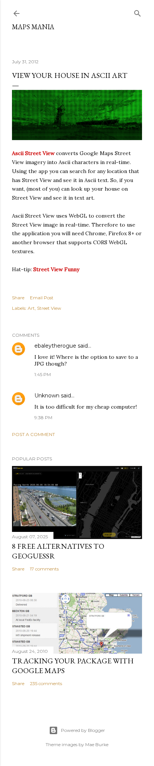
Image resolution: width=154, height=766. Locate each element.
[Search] (137, 11)
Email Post (41, 297)
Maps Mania (33, 26)
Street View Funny (56, 269)
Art (31, 308)
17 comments (44, 569)
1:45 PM (42, 374)
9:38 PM (43, 417)
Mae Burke (96, 744)
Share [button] (18, 297)
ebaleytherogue (55, 345)
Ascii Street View (33, 153)
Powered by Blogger (83, 730)
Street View (49, 308)
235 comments (46, 683)
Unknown (46, 395)
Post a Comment (33, 434)
